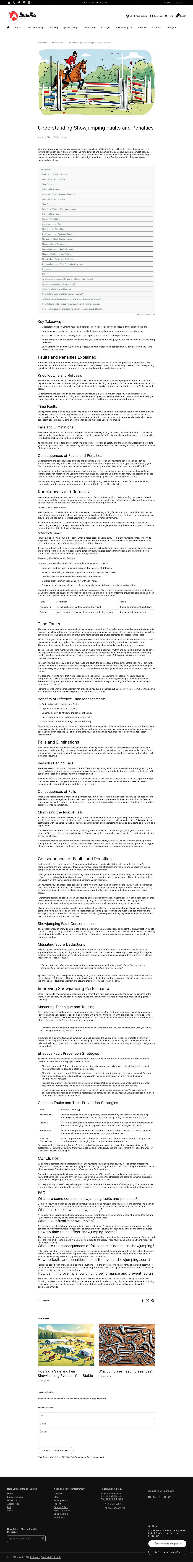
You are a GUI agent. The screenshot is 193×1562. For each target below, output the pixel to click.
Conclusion (46, 269)
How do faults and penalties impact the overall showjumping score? (71, 304)
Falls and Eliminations (51, 189)
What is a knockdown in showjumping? (58, 284)
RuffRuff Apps (144, 314)
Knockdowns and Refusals (53, 179)
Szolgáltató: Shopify (51, 1557)
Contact (58, 1493)
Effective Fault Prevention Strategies (58, 259)
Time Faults (47, 184)
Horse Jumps (13, 1500)
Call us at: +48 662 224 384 (96, 3)
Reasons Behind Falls (51, 219)
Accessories (13, 1503)
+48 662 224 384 (113, 1496)
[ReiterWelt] (23, 15)
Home (10, 1493)
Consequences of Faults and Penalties (58, 194)
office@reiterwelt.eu (111, 1493)
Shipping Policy (61, 1514)
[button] (156, 16)
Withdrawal (59, 1517)
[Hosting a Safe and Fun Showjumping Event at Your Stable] (66, 1345)
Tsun (153, 314)
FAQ (44, 274)
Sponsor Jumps (15, 1497)
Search (10, 1510)
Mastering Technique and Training (56, 254)
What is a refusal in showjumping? (56, 289)
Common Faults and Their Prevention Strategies (62, 264)
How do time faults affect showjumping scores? (62, 294)
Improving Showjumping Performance (58, 249)
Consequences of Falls (51, 224)
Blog (56, 1497)
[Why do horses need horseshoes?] (127, 1345)
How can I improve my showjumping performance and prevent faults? (72, 309)
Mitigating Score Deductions (54, 244)
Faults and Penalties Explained (55, 174)
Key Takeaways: (47, 169)
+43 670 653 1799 (113, 1499)
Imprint (57, 1503)
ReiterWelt (35, 1557)
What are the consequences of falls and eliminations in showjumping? (71, 299)
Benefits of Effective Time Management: (59, 209)
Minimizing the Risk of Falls (53, 229)
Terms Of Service (62, 1510)
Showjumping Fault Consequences (57, 239)
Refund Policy (61, 1507)
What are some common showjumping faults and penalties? (67, 279)
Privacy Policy (61, 1500)
